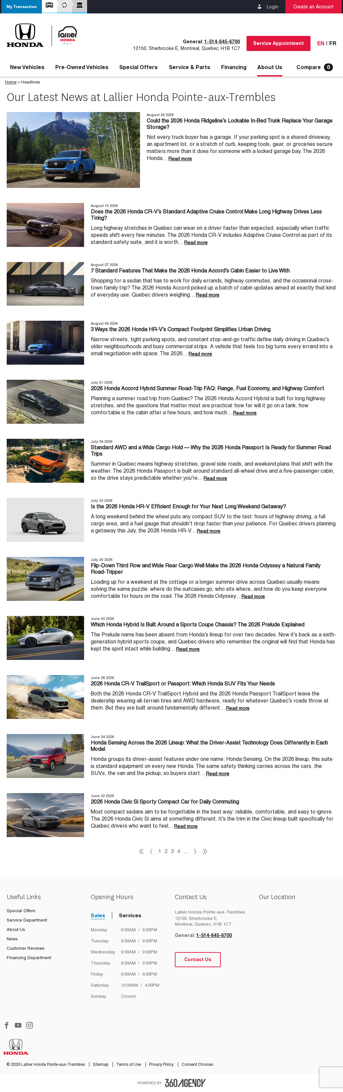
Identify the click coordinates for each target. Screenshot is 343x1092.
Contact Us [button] (197, 959)
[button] (21, 6)
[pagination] (195, 851)
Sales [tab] (98, 915)
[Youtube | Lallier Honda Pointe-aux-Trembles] (18, 1026)
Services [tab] (130, 915)
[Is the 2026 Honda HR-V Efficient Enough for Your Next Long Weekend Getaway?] (45, 520)
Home (10, 82)
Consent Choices (197, 1064)
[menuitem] (27, 67)
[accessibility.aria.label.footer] (185, 1083)
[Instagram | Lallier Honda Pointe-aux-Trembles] (29, 1026)
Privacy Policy (162, 1064)
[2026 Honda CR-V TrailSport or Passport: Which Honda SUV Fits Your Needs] (45, 697)
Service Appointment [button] (278, 43)
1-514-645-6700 (222, 41)
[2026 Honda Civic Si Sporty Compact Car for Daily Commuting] (45, 815)
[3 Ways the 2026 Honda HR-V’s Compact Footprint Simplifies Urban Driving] (45, 343)
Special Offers (138, 67)
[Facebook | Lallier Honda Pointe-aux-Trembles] (6, 1026)
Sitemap (101, 1064)
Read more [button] (180, 158)
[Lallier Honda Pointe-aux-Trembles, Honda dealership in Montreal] (45, 35)
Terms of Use (129, 1064)
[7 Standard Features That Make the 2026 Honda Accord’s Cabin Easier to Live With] (45, 284)
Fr (332, 43)
